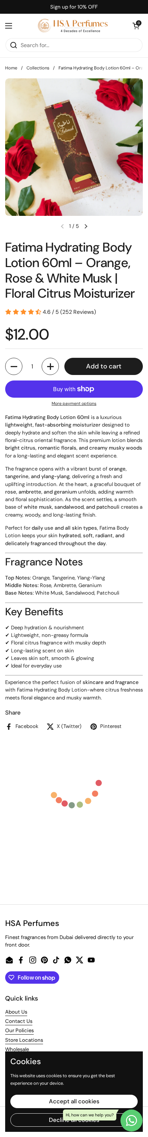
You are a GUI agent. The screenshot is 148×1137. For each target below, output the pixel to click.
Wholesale (17, 1049)
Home (11, 68)
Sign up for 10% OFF (74, 7)
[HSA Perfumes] (72, 26)
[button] (136, 26)
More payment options (74, 403)
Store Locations (24, 1040)
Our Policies (19, 1030)
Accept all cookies (74, 1101)
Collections (38, 68)
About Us (16, 1011)
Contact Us (18, 1021)
